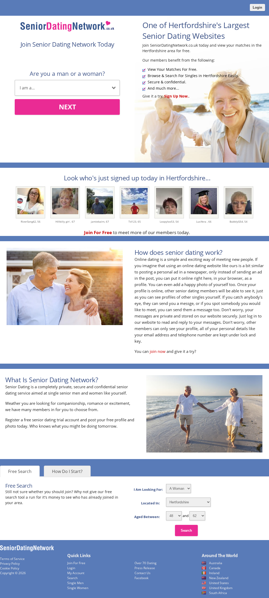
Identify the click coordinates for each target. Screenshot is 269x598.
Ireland (214, 573)
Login (257, 7)
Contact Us (142, 573)
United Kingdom (220, 588)
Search (186, 530)
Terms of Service (12, 559)
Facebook (141, 578)
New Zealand (218, 578)
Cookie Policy (9, 568)
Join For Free (76, 563)
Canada (214, 568)
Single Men (75, 583)
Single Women (77, 588)
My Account (75, 573)
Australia (215, 563)
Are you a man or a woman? (67, 73)
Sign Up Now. (176, 96)
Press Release (144, 568)
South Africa (218, 593)
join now (157, 351)
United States (219, 583)
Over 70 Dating (145, 563)
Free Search (20, 471)
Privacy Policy (10, 563)
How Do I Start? (67, 471)
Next (67, 106)
